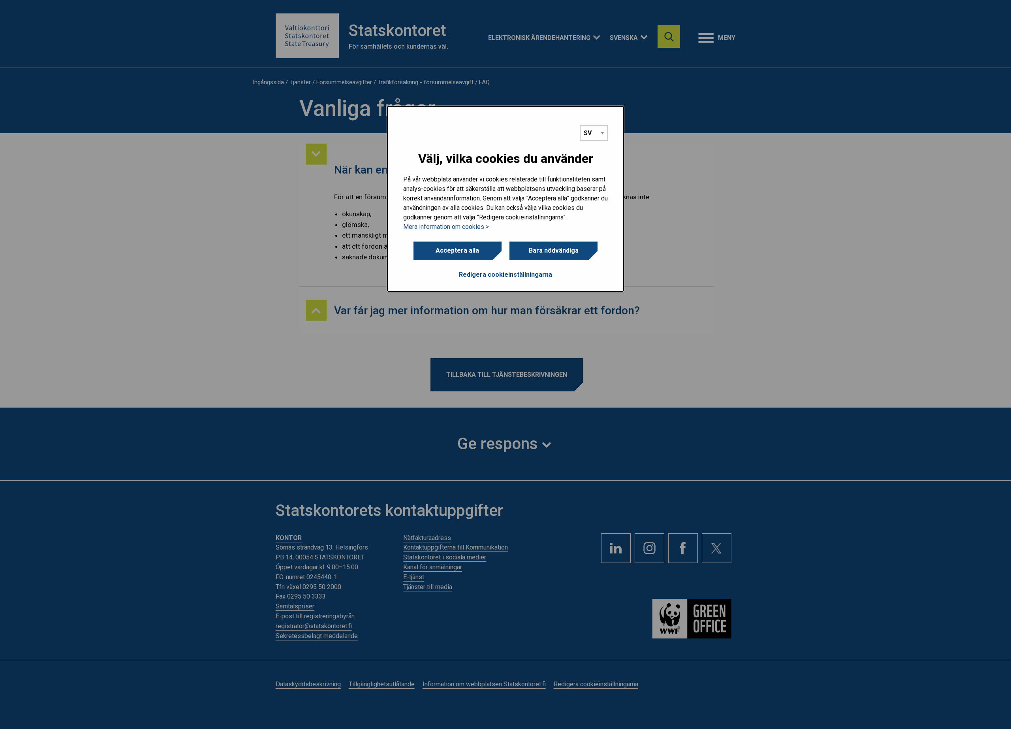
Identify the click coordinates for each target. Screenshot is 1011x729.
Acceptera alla (457, 250)
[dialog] (505, 199)
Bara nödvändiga (554, 250)
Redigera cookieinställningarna (505, 274)
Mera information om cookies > (446, 226)
